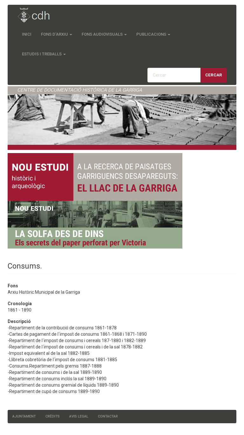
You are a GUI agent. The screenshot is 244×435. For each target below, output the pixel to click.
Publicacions (151, 34)
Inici (26, 34)
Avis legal (78, 416)
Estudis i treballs (42, 54)
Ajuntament (24, 416)
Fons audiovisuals (103, 34)
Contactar (108, 416)
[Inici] (37, 16)
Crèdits (52, 416)
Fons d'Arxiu (55, 34)
